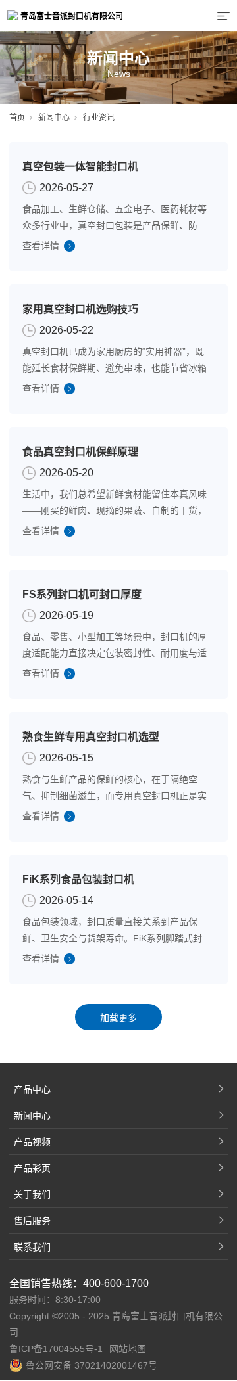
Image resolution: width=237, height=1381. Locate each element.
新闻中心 (54, 117)
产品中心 (32, 1089)
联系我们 (32, 1247)
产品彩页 (32, 1168)
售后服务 (32, 1220)
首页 (17, 117)
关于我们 (32, 1194)
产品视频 (32, 1142)
